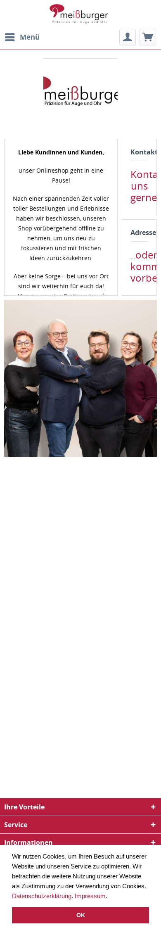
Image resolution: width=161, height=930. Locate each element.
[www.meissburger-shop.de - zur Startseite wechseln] (80, 14)
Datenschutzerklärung (41, 895)
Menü (30, 37)
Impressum (90, 895)
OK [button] (80, 915)
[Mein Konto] (127, 37)
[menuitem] (22, 37)
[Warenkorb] (148, 37)
